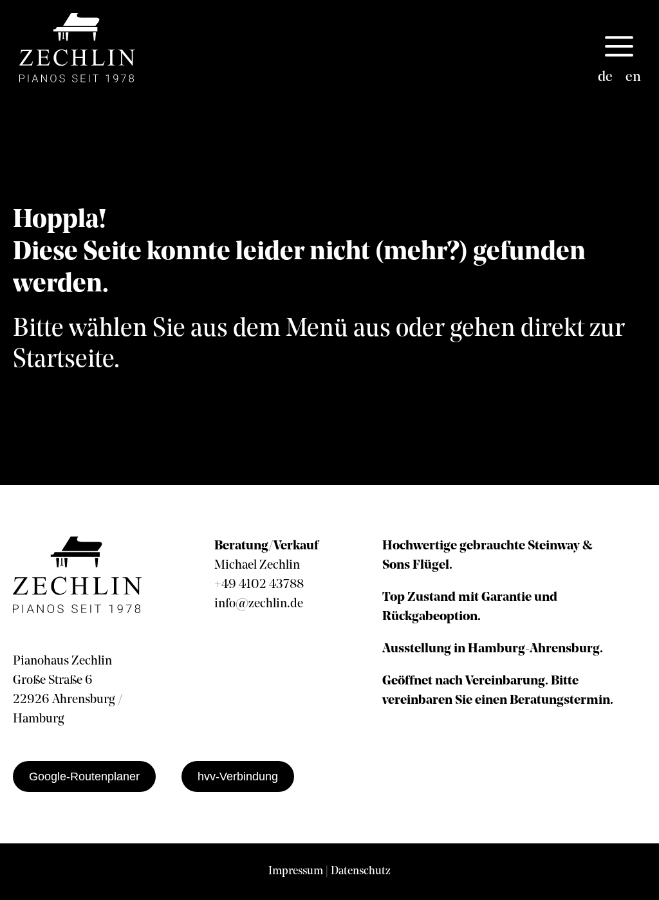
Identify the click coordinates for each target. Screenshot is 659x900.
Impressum (295, 871)
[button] (619, 47)
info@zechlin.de (258, 604)
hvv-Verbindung (238, 776)
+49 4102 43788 (259, 584)
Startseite (63, 360)
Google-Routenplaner (84, 776)
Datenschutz (361, 871)
